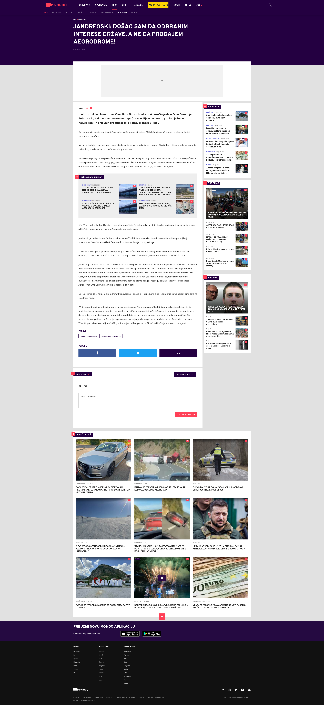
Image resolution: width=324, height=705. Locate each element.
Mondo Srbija (104, 647)
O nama (76, 698)
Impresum (99, 698)
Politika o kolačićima (126, 698)
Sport (75, 659)
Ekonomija (82, 19)
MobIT (75, 666)
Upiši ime (82, 386)
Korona (101, 651)
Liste (101, 680)
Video (75, 669)
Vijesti (86, 108)
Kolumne (102, 673)
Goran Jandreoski (88, 336)
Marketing (87, 698)
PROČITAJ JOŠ (84, 434)
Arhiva (141, 698)
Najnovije (76, 651)
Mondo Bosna (129, 647)
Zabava (101, 662)
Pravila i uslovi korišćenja (84, 701)
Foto (100, 676)
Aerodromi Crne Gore (111, 336)
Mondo (76, 647)
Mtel (75, 673)
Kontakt (110, 698)
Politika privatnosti (156, 698)
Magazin (76, 662)
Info (74, 19)
